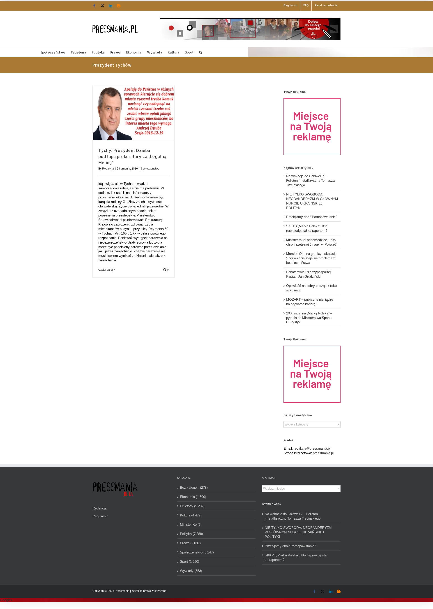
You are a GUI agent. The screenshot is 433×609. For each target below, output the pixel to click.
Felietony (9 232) (192, 506)
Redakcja (108, 168)
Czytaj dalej (105, 269)
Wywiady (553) (191, 571)
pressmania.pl (323, 453)
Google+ (6, 600)
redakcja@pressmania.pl (312, 448)
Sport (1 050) (189, 561)
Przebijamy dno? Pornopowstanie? (311, 217)
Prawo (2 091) (190, 543)
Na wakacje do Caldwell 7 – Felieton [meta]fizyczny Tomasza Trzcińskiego (310, 180)
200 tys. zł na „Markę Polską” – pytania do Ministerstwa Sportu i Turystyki (309, 317)
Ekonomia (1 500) (193, 497)
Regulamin (100, 516)
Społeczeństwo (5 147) (197, 552)
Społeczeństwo (150, 168)
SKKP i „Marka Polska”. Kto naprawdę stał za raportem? (296, 557)
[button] (200, 52)
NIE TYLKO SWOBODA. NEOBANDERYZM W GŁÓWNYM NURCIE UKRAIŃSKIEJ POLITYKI (298, 532)
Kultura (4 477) (191, 515)
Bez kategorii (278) (194, 487)
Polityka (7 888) (191, 534)
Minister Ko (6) (191, 524)
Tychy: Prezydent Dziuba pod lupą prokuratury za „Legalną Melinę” (132, 156)
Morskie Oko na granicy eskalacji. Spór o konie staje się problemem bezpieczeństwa (311, 258)
